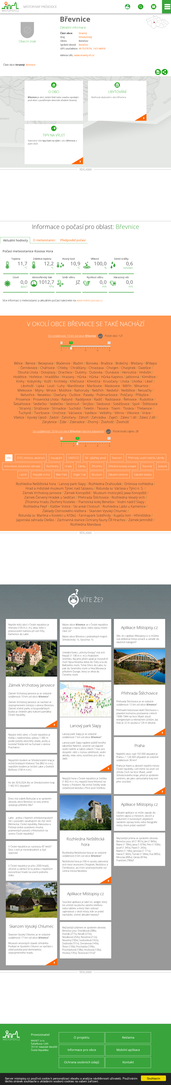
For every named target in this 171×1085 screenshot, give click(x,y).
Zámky (82, 466)
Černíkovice (28, 368)
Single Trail (79, 474)
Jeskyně (162, 466)
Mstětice (65, 390)
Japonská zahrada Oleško (35, 520)
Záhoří (84, 417)
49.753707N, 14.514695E (92, 48)
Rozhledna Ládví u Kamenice (124, 506)
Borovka (92, 363)
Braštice (107, 363)
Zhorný (93, 422)
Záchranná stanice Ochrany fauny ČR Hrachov (91, 520)
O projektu (82, 1037)
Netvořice (28, 395)
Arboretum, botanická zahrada (22, 466)
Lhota (125, 381)
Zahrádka (98, 417)
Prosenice (23, 399)
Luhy (61, 386)
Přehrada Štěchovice (93, 497)
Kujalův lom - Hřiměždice (132, 515)
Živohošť (107, 422)
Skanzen (117, 458)
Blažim (78, 363)
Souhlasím (153, 1078)
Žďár (63, 422)
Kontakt (128, 1062)
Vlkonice (133, 413)
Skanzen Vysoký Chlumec (108, 511)
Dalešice (144, 368)
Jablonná (132, 377)
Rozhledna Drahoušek (105, 484)
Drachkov (65, 372)
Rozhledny (52, 466)
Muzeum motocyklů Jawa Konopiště (119, 493)
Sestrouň (72, 404)
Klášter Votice (60, 506)
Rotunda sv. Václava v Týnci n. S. (120, 488)
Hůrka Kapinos (112, 377)
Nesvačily (145, 390)
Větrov (119, 413)
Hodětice (20, 377)
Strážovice (41, 408)
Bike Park (61, 474)
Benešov (83, 44)
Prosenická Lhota (46, 399)
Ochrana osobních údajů (81, 1062)
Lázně (23, 474)
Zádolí (54, 417)
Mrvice (51, 390)
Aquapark (56, 458)
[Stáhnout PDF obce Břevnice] (158, 72)
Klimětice (149, 377)
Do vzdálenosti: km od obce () (68, 431)
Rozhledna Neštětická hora (36, 484)
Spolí (136, 404)
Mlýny (39, 390)
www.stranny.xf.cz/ (84, 55)
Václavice (75, 413)
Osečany (60, 395)
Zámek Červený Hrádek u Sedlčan (49, 497)
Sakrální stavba (143, 474)
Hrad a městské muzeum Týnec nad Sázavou (59, 488)
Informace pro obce (81, 1050)
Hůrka (81, 377)
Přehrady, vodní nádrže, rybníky (146, 458)
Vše (9, 458)
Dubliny (81, 372)
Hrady (68, 466)
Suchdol (75, 408)
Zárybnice (49, 422)
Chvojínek (128, 368)
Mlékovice (25, 390)
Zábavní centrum (118, 474)
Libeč (149, 381)
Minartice (141, 386)
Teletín (89, 408)
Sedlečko (40, 404)
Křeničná (93, 381)
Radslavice (113, 399)
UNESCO (73, 458)
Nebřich (98, 390)
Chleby (63, 368)
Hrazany (68, 377)
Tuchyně (25, 413)
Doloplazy (48, 372)
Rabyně (67, 399)
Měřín (127, 386)
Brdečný (122, 363)
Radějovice (83, 399)
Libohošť (27, 386)
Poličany (126, 395)
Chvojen (112, 368)
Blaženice (63, 363)
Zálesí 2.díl (147, 417)
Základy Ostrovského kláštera (64, 511)
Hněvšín (145, 372)
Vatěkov (91, 413)
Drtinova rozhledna (138, 484)
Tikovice (102, 408)
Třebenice (144, 408)
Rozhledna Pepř (35, 506)
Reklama (128, 1037)
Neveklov (44, 395)
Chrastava (96, 368)
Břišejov (151, 363)
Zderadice (77, 422)
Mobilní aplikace (128, 1050)
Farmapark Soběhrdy (95, 515)
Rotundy (147, 466)
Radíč (98, 399)
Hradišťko (52, 377)
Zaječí (113, 417)
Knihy (20, 381)
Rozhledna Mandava (85, 524)
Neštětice (128, 390)
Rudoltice (146, 399)
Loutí (51, 386)
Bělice (18, 363)
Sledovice (103, 404)
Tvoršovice (41, 413)
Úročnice (59, 413)
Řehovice (130, 399)
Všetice (19, 417)
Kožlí (47, 381)
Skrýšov (88, 404)
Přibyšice (142, 395)
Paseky (88, 395)
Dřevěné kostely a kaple (122, 466)
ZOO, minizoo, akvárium (31, 458)
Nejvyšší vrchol (41, 474)
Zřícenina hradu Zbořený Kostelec (50, 502)
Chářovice (47, 368)
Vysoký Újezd (36, 417)
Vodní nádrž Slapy (130, 502)
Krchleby (60, 381)
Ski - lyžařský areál (95, 458)
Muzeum (97, 474)
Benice (30, 363)
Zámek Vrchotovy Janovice (42, 493)
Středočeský (85, 37)
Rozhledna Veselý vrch (128, 497)
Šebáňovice (22, 404)
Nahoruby (81, 390)
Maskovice (112, 386)
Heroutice (129, 372)
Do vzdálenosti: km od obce (72, 336)
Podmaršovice (107, 395)
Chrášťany (78, 368)
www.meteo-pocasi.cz (89, 300)
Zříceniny (97, 466)
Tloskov (128, 408)
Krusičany (110, 381)
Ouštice (74, 395)
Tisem (115, 408)
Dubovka (96, 372)
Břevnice (75, 19)
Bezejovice (45, 363)
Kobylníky (34, 381)
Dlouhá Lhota (28, 372)
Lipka (40, 386)
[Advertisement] (85, 196)
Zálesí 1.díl (128, 417)
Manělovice (75, 386)
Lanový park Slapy (72, 484)
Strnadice (59, 408)
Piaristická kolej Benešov (96, 502)
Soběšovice (121, 404)
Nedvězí (112, 390)
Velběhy (106, 413)
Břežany (137, 363)
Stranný (83, 33)
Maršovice (94, 386)
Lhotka (137, 381)
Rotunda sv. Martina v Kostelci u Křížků (47, 515)
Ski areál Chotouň (86, 506)
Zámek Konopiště (77, 493)
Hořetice (35, 377)
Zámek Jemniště (140, 520)
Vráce (146, 413)
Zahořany (68, 417)
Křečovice (77, 381)
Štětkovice (149, 404)
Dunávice (112, 372)
